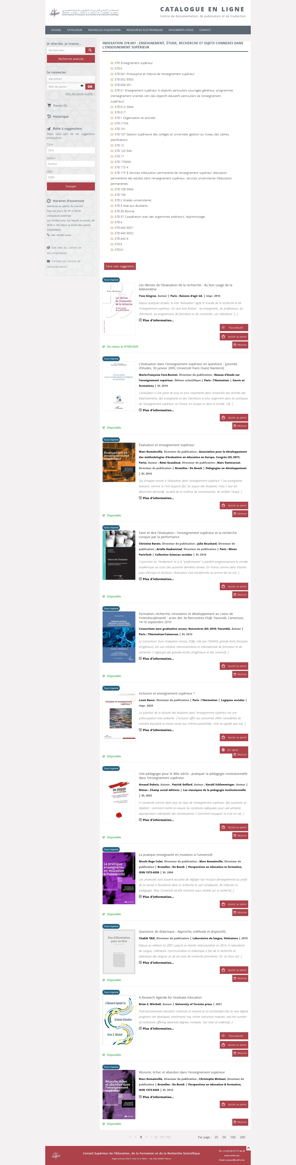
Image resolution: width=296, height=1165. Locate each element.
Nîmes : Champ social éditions (159, 790)
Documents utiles (181, 30)
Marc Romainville (150, 451)
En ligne (232, 750)
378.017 (120, 112)
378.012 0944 (123, 107)
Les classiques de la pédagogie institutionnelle (214, 790)
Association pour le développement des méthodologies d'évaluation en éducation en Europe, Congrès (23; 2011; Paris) (193, 457)
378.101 (120, 129)
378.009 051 (123, 85)
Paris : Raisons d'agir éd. (186, 296)
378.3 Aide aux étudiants (131, 205)
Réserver (242, 345)
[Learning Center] (87, 12)
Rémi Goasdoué (170, 462)
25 (216, 1137)
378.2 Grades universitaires (132, 200)
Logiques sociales (232, 700)
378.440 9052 (123, 233)
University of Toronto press (193, 1004)
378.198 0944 (123, 189)
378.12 (119, 145)
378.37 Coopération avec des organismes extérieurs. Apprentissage (159, 216)
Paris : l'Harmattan (216, 380)
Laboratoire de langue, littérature (215, 938)
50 (224, 1137)
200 (242, 1137)
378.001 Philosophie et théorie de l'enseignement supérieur (154, 74)
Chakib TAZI (147, 938)
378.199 (120, 194)
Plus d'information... (158, 320)
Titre (50, 144)
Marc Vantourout (228, 462)
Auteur (51, 158)
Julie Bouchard (207, 543)
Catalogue (74, 30)
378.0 (118, 68)
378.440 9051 (123, 227)
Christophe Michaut (212, 1079)
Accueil (56, 30)
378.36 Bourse (124, 211)
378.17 (119, 156)
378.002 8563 (123, 79)
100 (233, 1137)
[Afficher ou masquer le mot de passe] (82, 85)
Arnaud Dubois (149, 784)
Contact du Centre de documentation (64, 263)
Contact (205, 30)
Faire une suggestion (120, 266)
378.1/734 (121, 123)
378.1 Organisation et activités (134, 118)
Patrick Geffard (182, 784)
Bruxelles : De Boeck (188, 468)
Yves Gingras (147, 296)
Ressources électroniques (145, 30)
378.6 (118, 244)
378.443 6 (121, 238)
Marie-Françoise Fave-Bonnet (158, 374)
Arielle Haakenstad (169, 549)
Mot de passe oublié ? (80, 93)
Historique (61, 117)
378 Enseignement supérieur (133, 63)
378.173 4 (121, 167)
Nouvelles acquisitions (104, 30)
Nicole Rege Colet (151, 861)
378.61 (119, 249)
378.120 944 (123, 151)
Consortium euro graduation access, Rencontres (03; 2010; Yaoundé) (184, 628)
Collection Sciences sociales (173, 554)
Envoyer (71, 186)
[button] (223, 336)
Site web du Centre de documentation (64, 250)
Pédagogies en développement (226, 468)
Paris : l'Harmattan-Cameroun (158, 634)
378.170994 (122, 162)
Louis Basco (147, 700)
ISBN (50, 171)
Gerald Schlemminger (220, 784)
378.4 (118, 222)
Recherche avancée (71, 59)
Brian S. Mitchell (150, 1004)
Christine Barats (150, 543)
